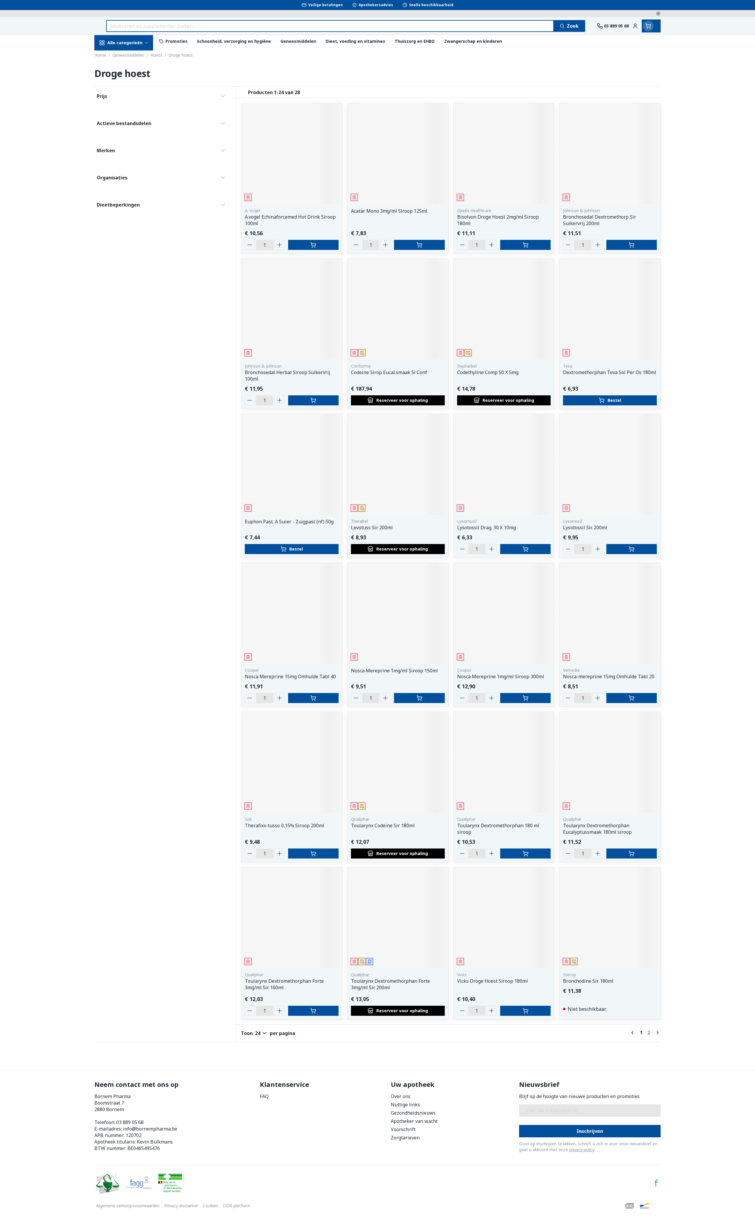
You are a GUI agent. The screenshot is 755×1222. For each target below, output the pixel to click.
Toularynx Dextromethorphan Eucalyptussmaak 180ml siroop (597, 828)
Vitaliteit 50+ (132, 141)
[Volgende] (656, 1032)
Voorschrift (403, 1129)
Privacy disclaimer (181, 1205)
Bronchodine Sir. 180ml (588, 981)
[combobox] (330, 26)
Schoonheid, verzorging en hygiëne (132, 77)
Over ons (401, 1096)
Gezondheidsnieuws (413, 1113)
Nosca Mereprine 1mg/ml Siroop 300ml (500, 676)
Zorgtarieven (405, 1137)
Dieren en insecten (132, 189)
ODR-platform (236, 1205)
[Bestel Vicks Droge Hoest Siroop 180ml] (525, 1011)
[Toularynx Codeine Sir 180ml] (397, 762)
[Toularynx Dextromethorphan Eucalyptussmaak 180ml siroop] (609, 762)
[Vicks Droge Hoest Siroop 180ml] (504, 917)
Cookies (210, 1205)
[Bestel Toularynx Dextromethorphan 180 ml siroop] (525, 853)
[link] (633, 1032)
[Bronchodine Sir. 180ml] (609, 917)
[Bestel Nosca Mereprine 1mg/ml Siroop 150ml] (419, 698)
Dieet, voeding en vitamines (132, 102)
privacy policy (581, 1149)
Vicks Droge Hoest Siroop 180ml (492, 981)
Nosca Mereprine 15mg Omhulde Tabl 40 (290, 676)
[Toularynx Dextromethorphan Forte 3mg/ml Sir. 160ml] (291, 917)
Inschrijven (590, 1131)
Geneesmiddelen (132, 206)
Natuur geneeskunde (132, 157)
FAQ (264, 1096)
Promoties (111, 56)
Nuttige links (405, 1104)
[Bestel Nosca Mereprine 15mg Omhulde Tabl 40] (313, 698)
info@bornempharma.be (150, 1129)
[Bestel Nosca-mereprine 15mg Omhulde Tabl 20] (631, 698)
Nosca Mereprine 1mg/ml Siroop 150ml (394, 670)
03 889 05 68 (130, 1122)
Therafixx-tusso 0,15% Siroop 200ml (284, 825)
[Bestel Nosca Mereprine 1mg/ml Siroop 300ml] (525, 698)
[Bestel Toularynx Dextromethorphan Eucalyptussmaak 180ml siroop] (631, 853)
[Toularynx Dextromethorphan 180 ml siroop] (504, 762)
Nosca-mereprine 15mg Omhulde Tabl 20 (608, 676)
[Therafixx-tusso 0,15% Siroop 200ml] (291, 762)
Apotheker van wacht (414, 1121)
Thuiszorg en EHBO (132, 173)
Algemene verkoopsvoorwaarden (128, 1205)
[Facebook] (656, 1183)
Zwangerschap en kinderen (132, 123)
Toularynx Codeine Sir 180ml (383, 825)
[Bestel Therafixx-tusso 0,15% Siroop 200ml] (313, 853)
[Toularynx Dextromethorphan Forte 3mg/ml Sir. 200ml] (397, 917)
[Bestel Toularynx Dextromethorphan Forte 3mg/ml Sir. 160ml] (313, 1011)
